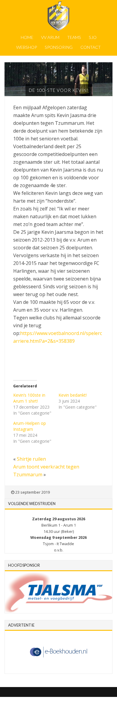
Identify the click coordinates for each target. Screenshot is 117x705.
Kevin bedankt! (72, 395)
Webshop (26, 47)
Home (27, 37)
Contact (90, 47)
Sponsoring (59, 47)
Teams (74, 37)
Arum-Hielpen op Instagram (29, 426)
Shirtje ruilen (31, 459)
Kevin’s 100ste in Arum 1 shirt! (29, 398)
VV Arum (50, 37)
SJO (93, 37)
